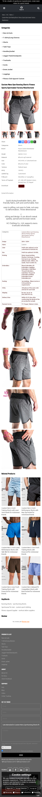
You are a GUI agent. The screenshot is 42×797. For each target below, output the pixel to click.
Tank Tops (5, 647)
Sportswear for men (8, 607)
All (7, 15)
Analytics (17, 792)
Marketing (37, 792)
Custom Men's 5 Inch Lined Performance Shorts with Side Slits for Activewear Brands (10, 551)
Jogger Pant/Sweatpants (9, 652)
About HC (5, 673)
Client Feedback (7, 679)
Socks (3, 658)
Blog (3, 690)
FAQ (3, 687)
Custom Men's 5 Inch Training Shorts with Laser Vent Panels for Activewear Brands (11, 511)
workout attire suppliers (27, 610)
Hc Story (4, 676)
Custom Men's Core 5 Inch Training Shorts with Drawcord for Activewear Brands (30, 551)
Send (21, 755)
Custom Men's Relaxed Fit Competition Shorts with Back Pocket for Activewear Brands (31, 590)
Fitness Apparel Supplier (10, 610)
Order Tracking (6, 696)
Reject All (10, 788)
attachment (7, 747)
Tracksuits (5, 655)
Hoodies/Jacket (6, 649)
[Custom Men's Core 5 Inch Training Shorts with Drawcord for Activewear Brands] (31, 531)
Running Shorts (7, 604)
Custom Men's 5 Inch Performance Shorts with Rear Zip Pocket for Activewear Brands (30, 511)
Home (3, 15)
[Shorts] (21, 186)
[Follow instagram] (27, 770)
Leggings (4, 664)
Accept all (33, 788)
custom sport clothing (23, 607)
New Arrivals (5, 638)
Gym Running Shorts (19, 604)
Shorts (11, 15)
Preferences (27, 792)
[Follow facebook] (15, 770)
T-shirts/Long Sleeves (8, 641)
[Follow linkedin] (21, 770)
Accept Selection (21, 788)
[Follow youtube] (10, 770)
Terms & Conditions (27, 751)
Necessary (8, 792)
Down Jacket (6, 661)
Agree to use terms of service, (18, 751)
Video (3, 693)
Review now (25, 621)
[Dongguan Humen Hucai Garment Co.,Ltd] (21, 8)
